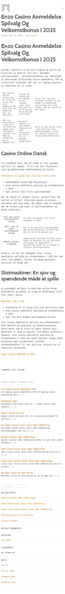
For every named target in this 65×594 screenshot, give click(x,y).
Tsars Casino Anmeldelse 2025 (18, 354)
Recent (13, 382)
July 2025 (6, 540)
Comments (23, 382)
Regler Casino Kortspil (12, 413)
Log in (4, 565)
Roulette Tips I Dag (12, 301)
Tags (31, 382)
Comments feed (8, 577)
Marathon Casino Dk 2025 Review (17, 473)
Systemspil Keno (9, 401)
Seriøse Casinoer (9, 521)
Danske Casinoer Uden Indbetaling (18, 437)
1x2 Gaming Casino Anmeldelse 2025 (18, 389)
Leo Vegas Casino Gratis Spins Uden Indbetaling (25, 425)
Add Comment (31, 35)
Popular (5, 382)
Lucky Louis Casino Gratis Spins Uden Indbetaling (26, 461)
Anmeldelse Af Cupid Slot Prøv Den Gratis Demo (28, 176)
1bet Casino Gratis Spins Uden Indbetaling (23, 449)
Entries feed (7, 571)
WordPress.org (8, 582)
